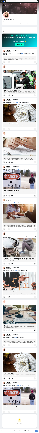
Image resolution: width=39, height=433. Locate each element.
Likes (14, 23)
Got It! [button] (37, 430)
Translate (9, 51)
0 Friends (6, 28)
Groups (10, 23)
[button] (22, 1)
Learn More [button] (28, 430)
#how (22, 53)
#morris (31, 236)
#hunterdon (19, 169)
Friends (18, 23)
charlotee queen (9, 50)
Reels (33, 23)
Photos (24, 23)
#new (14, 352)
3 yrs (7, 51)
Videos (28, 23)
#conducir (19, 69)
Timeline (5, 23)
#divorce (17, 102)
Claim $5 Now (19, 44)
